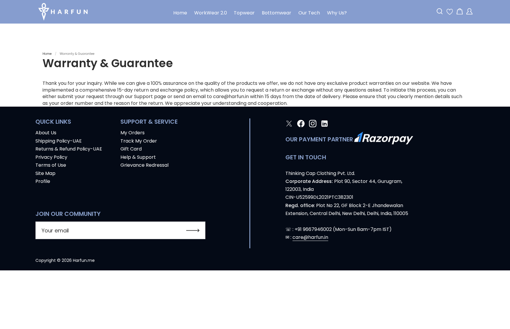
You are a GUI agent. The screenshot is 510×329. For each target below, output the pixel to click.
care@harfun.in (310, 237)
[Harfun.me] (63, 12)
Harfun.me (84, 260)
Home (47, 54)
